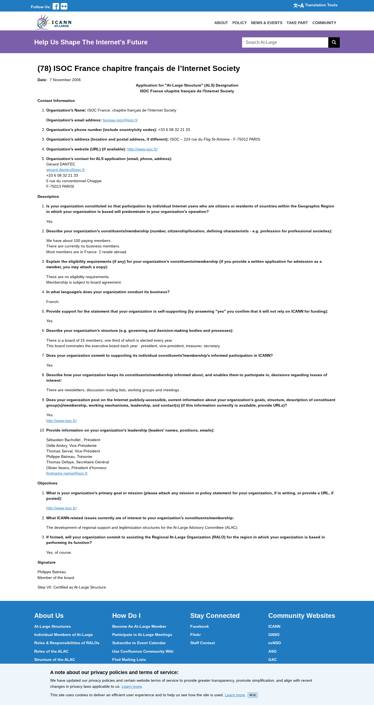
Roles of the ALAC (51, 651)
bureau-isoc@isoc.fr (120, 120)
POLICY (239, 23)
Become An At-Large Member (139, 626)
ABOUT (221, 23)
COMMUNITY (324, 23)
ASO (272, 651)
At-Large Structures (52, 626)
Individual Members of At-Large (63, 634)
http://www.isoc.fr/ (142, 149)
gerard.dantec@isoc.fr (65, 169)
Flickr (195, 634)
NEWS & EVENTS (266, 23)
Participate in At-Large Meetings (142, 634)
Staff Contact (202, 643)
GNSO (274, 634)
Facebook (199, 626)
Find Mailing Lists (129, 659)
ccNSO (274, 643)
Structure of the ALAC (54, 659)
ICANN (274, 626)
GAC (272, 659)
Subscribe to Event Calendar (139, 643)
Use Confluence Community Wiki (143, 651)
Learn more (132, 686)
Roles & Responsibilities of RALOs (66, 643)
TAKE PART (297, 23)
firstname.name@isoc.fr (67, 473)
